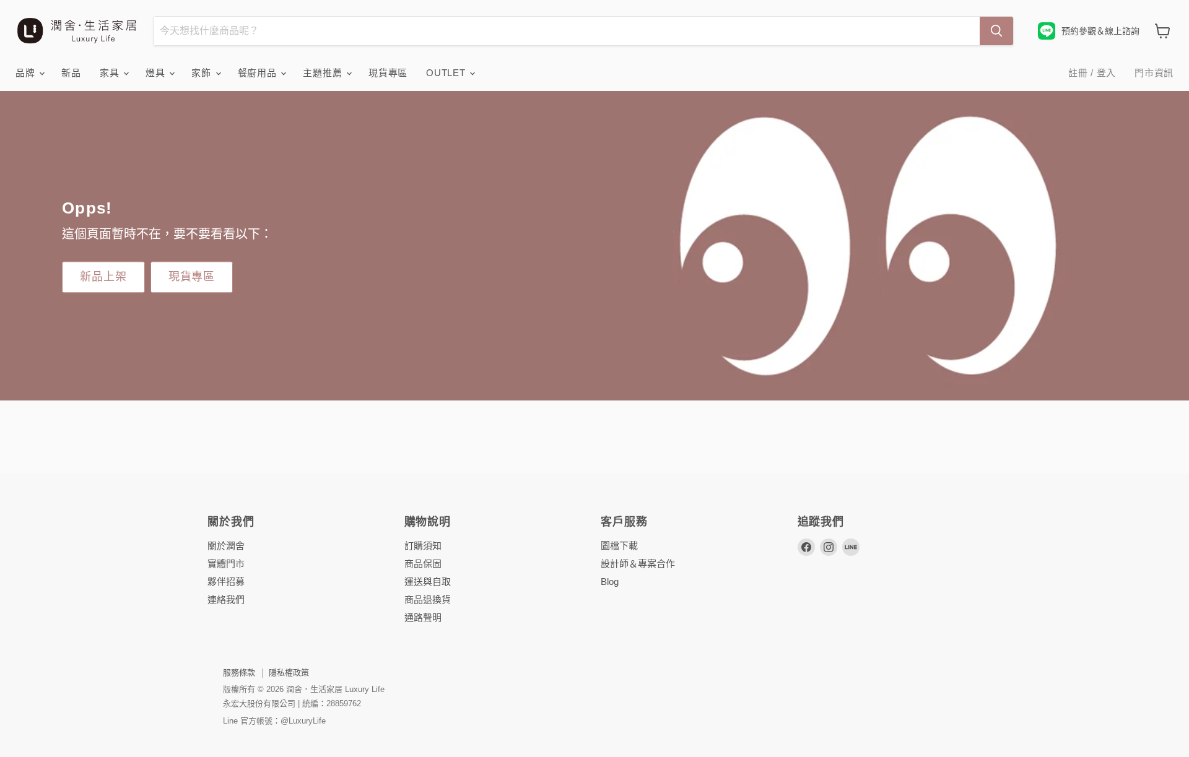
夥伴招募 (226, 581)
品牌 (26, 72)
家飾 (202, 72)
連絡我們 (226, 599)
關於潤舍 (226, 545)
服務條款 (239, 672)
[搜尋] (996, 31)
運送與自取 (427, 581)
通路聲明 (423, 617)
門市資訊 (1154, 72)
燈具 (157, 72)
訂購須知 (423, 545)
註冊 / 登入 (1092, 72)
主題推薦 (324, 72)
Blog (610, 581)
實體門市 (226, 563)
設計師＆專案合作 (638, 563)
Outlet (447, 72)
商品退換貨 (427, 599)
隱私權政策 (289, 672)
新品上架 (103, 276)
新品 (71, 72)
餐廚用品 (259, 72)
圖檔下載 (619, 545)
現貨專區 (387, 72)
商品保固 (423, 563)
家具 (111, 72)
